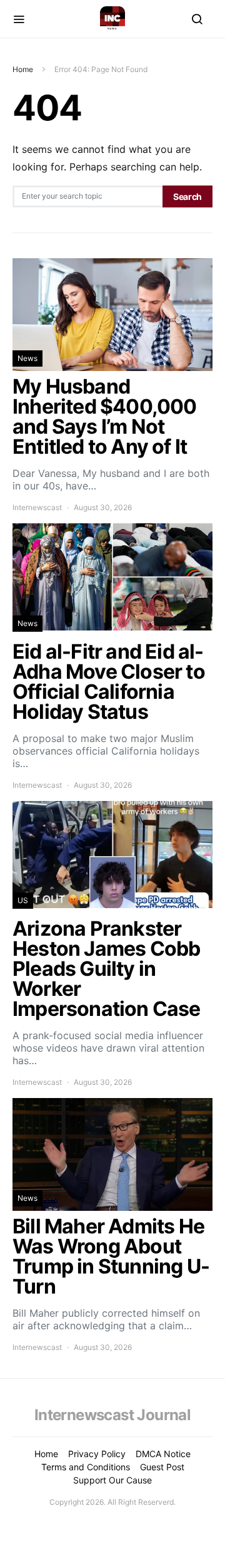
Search (187, 196)
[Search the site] (197, 19)
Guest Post (162, 1467)
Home (22, 69)
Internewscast (37, 507)
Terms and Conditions (85, 1467)
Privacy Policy (97, 1453)
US (23, 900)
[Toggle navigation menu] (18, 19)
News (28, 358)
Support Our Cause (112, 1480)
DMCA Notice (163, 1453)
